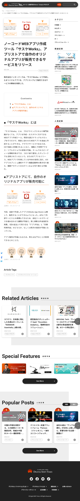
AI (55, 39)
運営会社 (53, 486)
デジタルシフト (10, 274)
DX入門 (57, 28)
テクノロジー (59, 35)
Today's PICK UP (43, 70)
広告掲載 (43, 490)
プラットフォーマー (61, 42)
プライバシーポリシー (28, 490)
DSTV (58, 4)
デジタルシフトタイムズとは (17, 486)
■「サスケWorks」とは (21, 104)
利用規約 (54, 490)
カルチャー (58, 32)
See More (40, 381)
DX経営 (57, 25)
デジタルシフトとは (38, 486)
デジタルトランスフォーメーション (27, 274)
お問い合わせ (66, 486)
